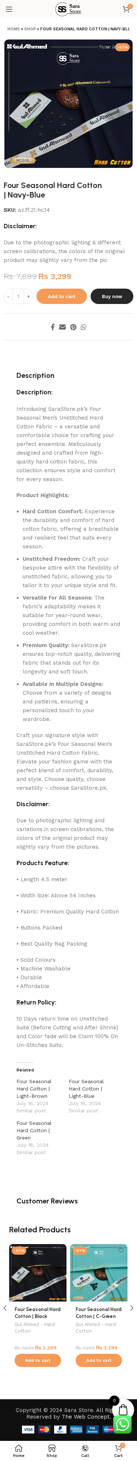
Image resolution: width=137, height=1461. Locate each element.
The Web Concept (86, 1416)
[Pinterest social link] (73, 327)
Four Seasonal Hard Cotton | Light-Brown (34, 1088)
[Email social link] (62, 327)
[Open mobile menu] (9, 9)
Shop (30, 29)
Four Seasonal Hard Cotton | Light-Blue (86, 1088)
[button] (38, 1360)
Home (13, 29)
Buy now (112, 296)
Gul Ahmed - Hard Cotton (35, 1328)
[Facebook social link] (53, 327)
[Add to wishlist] (60, 1250)
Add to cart (61, 296)
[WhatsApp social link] (84, 327)
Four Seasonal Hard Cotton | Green (34, 1130)
